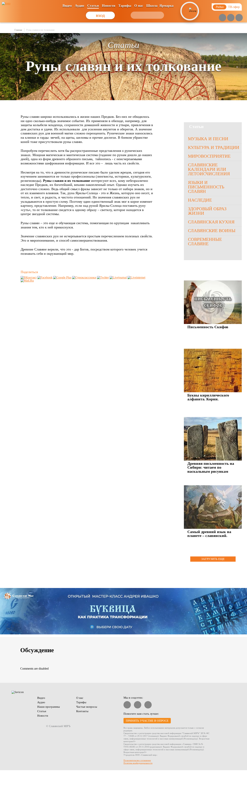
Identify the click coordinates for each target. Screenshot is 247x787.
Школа (151, 6)
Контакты (82, 711)
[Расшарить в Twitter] (103, 277)
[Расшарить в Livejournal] (118, 277)
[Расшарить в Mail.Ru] (27, 280)
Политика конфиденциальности (138, 763)
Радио (220, 7)
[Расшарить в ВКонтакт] (29, 277)
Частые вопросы (86, 706)
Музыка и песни (208, 138)
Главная (18, 30)
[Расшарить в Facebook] (44, 277)
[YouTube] (222, 17)
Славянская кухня (211, 222)
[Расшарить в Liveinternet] (136, 277)
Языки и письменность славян (206, 187)
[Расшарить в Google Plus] (62, 277)
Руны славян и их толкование (40, 30)
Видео (67, 6)
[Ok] (239, 17)
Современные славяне (205, 241)
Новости (108, 6)
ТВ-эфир (234, 7)
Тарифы (124, 6)
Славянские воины (211, 230)
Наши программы (48, 706)
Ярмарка (166, 6)
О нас (138, 6)
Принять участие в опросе (147, 720)
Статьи (93, 6)
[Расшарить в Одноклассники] (84, 277)
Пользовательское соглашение (137, 760)
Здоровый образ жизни (207, 211)
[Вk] (230, 17)
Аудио (79, 6)
